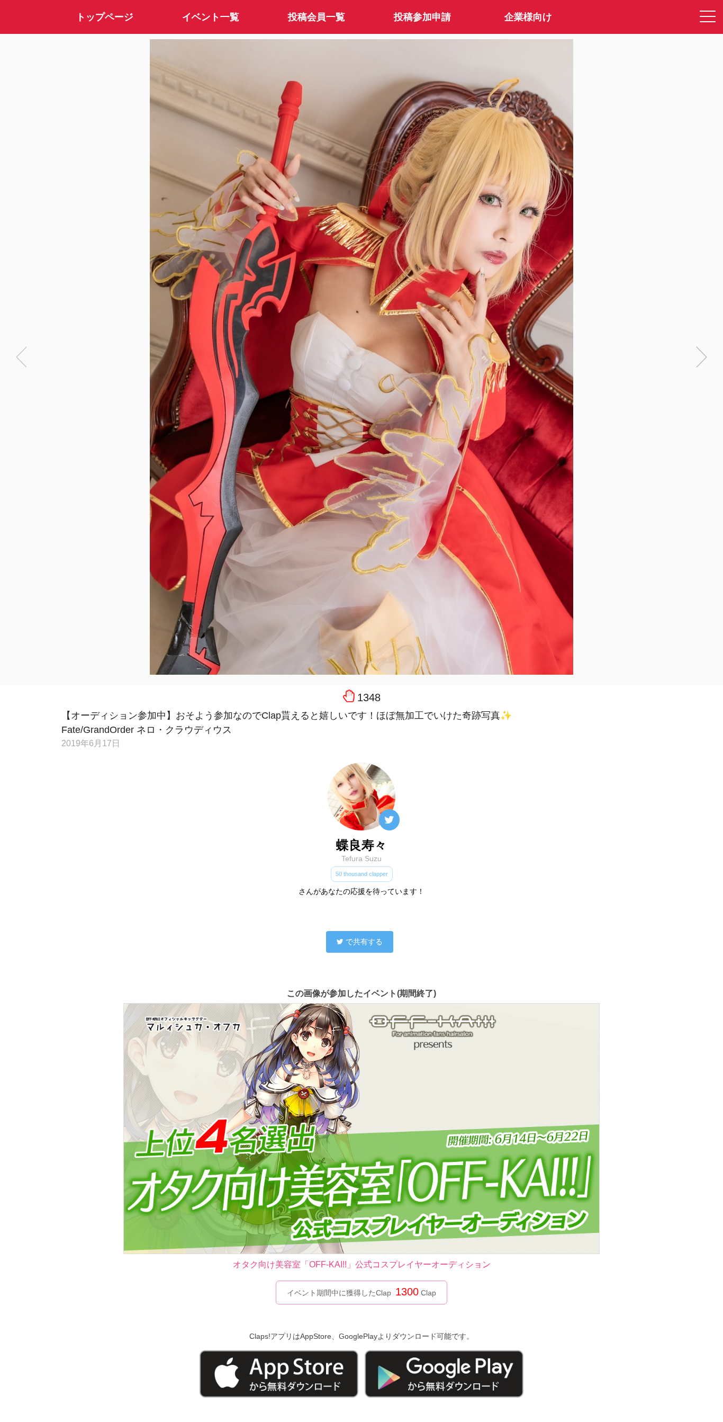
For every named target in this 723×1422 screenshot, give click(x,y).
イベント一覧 (210, 17)
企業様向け (528, 17)
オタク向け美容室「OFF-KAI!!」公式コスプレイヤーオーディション (362, 1264)
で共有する (364, 941)
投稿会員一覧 (316, 17)
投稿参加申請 (422, 17)
